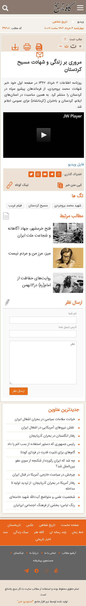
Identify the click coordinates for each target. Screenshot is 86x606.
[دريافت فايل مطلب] (14, 47)
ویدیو (80, 22)
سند (5, 532)
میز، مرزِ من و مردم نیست (29, 253)
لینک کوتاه (21, 185)
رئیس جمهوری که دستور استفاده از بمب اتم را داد (41, 444)
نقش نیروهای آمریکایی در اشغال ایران (48, 427)
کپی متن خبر (74, 185)
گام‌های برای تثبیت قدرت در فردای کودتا (47, 452)
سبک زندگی (20, 532)
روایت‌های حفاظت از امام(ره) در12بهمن (34, 282)
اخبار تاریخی (43, 539)
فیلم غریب (15, 205)
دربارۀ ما (34, 553)
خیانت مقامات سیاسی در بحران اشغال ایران (45, 419)
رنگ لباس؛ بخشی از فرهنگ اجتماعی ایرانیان (44, 505)
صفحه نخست (70, 525)
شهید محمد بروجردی (67, 205)
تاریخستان (14, 525)
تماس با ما (50, 553)
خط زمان (77, 532)
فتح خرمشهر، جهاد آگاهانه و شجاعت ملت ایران (29, 232)
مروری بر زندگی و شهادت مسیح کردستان (49, 66)
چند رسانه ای (58, 532)
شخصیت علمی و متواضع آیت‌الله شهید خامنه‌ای (42, 497)
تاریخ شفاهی (60, 22)
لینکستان (18, 553)
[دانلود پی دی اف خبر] (39, 47)
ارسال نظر (19, 391)
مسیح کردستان (38, 205)
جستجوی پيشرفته (43, 560)
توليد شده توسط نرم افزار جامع (42, 601)
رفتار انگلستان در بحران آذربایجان (52, 436)
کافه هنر (39, 532)
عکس (29, 525)
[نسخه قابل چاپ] (27, 47)
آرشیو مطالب (69, 553)
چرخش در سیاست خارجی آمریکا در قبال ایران (43, 475)
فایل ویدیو (76, 165)
